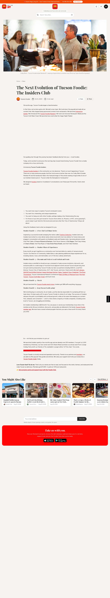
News (23, 81)
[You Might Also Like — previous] (90, 379)
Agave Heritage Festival (49, 272)
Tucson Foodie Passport (48, 114)
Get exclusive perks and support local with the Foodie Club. (37, 370)
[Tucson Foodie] (55, 6)
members (79, 354)
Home (18, 81)
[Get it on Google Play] (61, 440)
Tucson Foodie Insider (30, 359)
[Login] (101, 7)
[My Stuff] (96, 7)
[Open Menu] (106, 7)
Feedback (108, 299)
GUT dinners (80, 270)
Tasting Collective (65, 235)
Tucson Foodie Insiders (30, 171)
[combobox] (54, 15)
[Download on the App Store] (49, 440)
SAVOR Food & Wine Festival (32, 272)
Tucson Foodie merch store (45, 284)
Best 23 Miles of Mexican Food (69, 274)
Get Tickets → (78, 1)
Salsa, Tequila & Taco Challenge (68, 272)
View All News (102, 379)
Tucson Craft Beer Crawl (37, 277)
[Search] (71, 15)
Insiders (34, 182)
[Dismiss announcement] (108, 2)
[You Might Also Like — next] (94, 379)
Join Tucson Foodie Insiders (32, 350)
